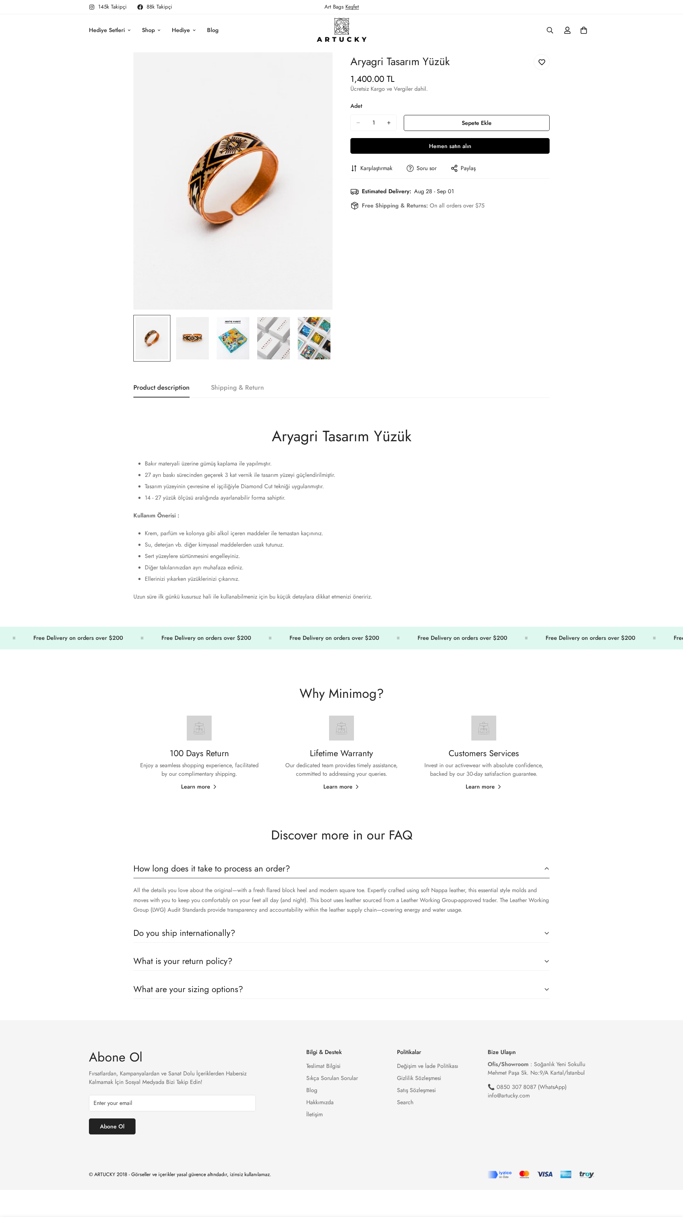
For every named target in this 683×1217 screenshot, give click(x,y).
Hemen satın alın (450, 146)
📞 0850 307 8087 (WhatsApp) (527, 1087)
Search (405, 1102)
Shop (148, 30)
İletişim (314, 1114)
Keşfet (352, 7)
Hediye (181, 30)
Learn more (195, 787)
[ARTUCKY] (341, 30)
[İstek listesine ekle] (542, 62)
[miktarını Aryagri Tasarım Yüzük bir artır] (388, 123)
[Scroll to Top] (669, 1178)
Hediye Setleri (107, 30)
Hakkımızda (320, 1102)
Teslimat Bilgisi (323, 1066)
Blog (212, 30)
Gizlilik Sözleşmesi (419, 1078)
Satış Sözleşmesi (416, 1090)
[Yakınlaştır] (317, 67)
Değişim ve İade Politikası (427, 1066)
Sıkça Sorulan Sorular (332, 1078)
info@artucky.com (509, 1095)
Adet (356, 106)
